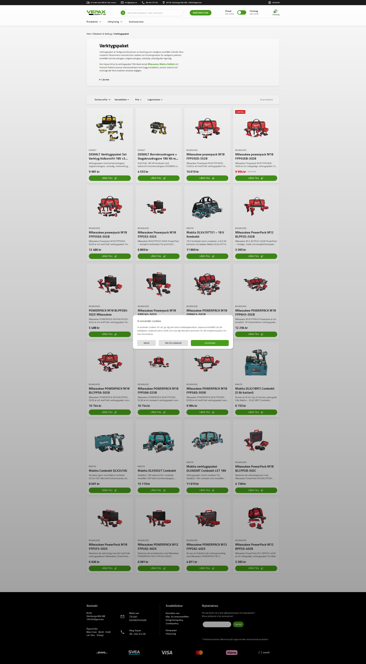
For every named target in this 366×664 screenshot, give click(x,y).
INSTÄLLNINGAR (173, 343)
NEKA (146, 343)
